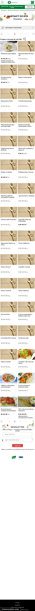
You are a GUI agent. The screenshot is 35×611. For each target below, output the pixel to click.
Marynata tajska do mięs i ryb (26, 54)
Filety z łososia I (6, 267)
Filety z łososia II (6, 290)
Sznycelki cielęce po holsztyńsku (24, 220)
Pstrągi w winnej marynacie (6, 78)
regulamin (17, 605)
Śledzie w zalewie (6, 172)
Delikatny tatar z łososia (25, 172)
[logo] (12, 2)
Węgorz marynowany (24, 77)
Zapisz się (17, 446)
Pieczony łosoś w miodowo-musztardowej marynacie (8, 409)
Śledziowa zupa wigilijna (8, 53)
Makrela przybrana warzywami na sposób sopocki (7, 196)
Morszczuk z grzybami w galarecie (25, 149)
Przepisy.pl (3, 10)
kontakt (17, 602)
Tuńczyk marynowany (25, 101)
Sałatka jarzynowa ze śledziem (7, 149)
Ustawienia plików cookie (10, 609)
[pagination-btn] (1, 34)
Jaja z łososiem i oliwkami (26, 196)
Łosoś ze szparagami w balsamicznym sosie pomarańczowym (25, 315)
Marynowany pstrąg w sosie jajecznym (7, 125)
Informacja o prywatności (17, 607)
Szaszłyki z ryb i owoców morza (26, 362)
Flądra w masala (6, 362)
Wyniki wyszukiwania (13, 10)
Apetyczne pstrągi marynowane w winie (24, 125)
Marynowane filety (7, 101)
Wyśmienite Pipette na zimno (8, 244)
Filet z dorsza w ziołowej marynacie (26, 409)
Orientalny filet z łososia (8, 338)
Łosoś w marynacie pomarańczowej (24, 386)
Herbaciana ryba (23, 338)
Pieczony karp (5, 314)
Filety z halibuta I (23, 290)
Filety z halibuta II (23, 243)
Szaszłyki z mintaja (24, 267)
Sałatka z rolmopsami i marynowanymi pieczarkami (8, 386)
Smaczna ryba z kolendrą (8, 219)
